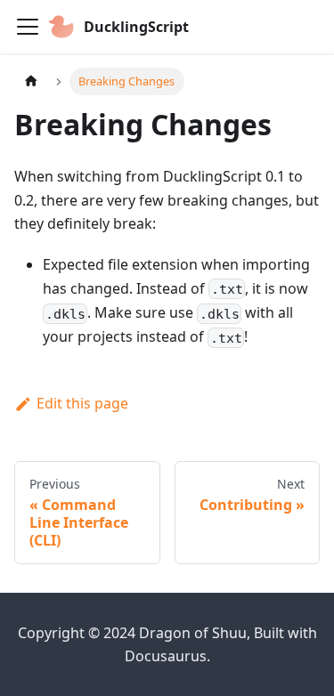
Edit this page (82, 403)
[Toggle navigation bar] (27, 26)
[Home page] (31, 81)
